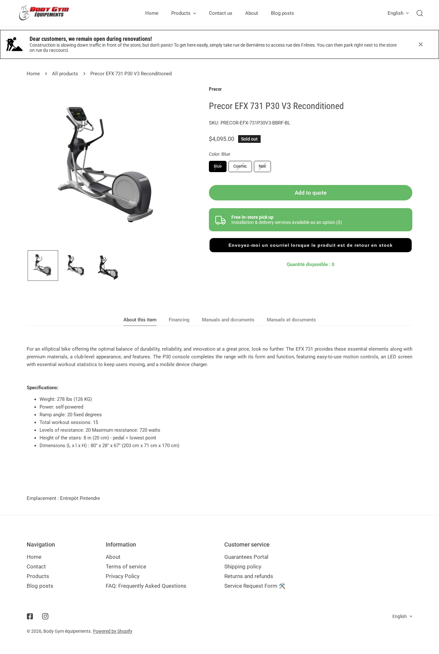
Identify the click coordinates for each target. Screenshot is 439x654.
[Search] (420, 13)
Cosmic (240, 166)
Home (33, 74)
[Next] (174, 168)
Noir (262, 166)
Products (38, 576)
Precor (215, 89)
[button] (310, 245)
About (113, 557)
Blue (218, 166)
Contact (36, 566)
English (395, 13)
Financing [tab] (179, 320)
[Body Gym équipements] (49, 13)
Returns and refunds (248, 576)
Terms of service (126, 566)
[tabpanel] (219, 397)
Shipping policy (242, 566)
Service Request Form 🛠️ (254, 586)
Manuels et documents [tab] (291, 320)
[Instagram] (45, 616)
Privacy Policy (122, 576)
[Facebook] (30, 616)
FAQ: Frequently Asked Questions (146, 586)
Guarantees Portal (246, 557)
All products (65, 74)
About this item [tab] (140, 320)
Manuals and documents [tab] (228, 320)
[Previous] (42, 168)
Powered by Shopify (112, 631)
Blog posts (40, 586)
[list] (108, 166)
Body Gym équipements (67, 631)
